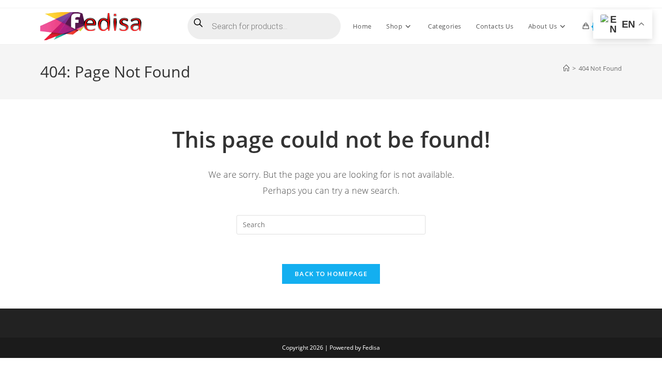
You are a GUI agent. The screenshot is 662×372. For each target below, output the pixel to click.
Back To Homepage (331, 273)
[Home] (566, 68)
